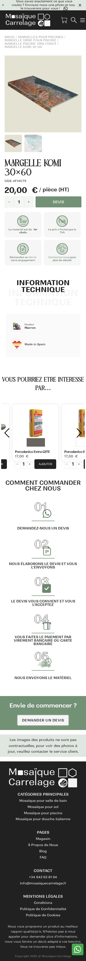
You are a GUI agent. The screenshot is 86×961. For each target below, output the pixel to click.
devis (32, 257)
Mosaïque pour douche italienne (43, 819)
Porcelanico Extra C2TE (32, 452)
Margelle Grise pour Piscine (30, 40)
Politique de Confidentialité (43, 909)
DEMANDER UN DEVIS (43, 720)
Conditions (43, 903)
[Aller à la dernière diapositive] (7, 433)
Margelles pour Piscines (40, 37)
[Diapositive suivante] (79, 433)
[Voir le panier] (64, 20)
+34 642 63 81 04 (43, 877)
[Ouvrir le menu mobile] (82, 20)
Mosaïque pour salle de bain (43, 801)
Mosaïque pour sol (43, 807)
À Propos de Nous (43, 845)
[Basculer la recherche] (74, 20)
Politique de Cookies (43, 915)
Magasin (43, 839)
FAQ (43, 857)
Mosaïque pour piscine (43, 813)
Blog (43, 851)
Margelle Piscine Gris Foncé (30, 43)
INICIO (10, 37)
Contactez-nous (58, 257)
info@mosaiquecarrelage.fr (43, 883)
